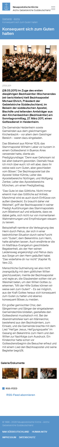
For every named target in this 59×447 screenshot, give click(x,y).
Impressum (9, 437)
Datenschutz (27, 437)
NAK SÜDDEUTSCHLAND (15, 431)
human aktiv (39, 431)
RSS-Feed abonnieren (20, 395)
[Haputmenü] (53, 8)
